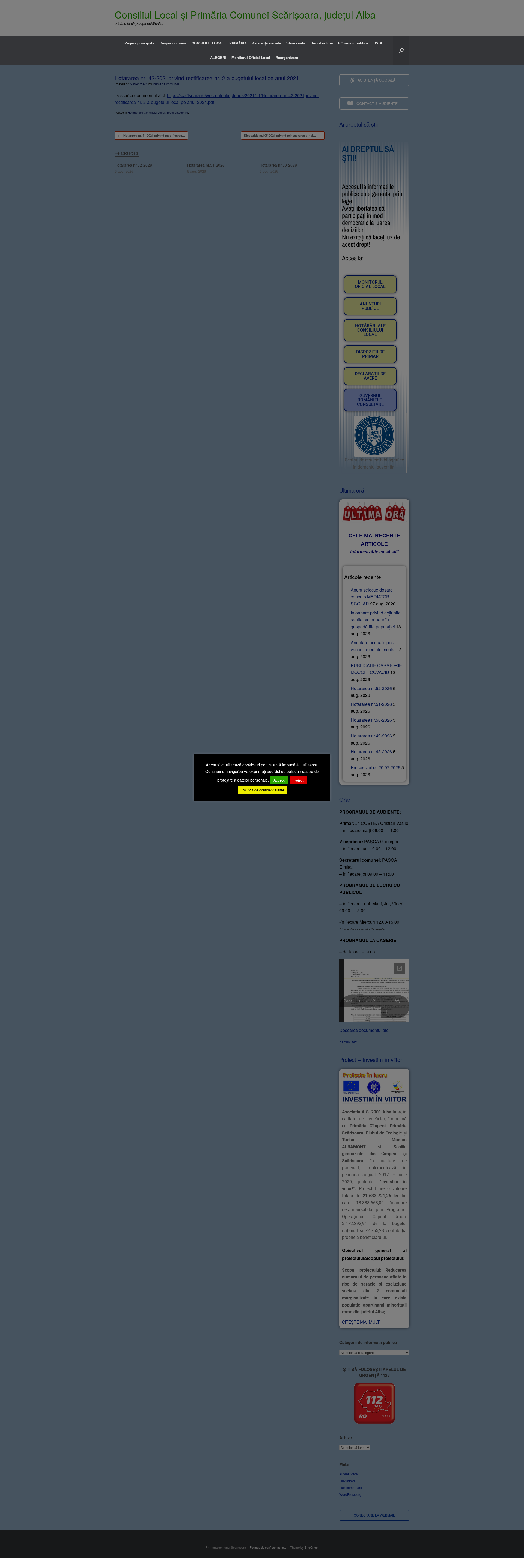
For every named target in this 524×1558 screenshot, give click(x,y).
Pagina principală (139, 43)
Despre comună (173, 43)
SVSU (378, 43)
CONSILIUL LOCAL (208, 43)
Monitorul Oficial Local (250, 57)
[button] (401, 50)
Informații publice (353, 43)
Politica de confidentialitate (263, 789)
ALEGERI (218, 57)
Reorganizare (287, 57)
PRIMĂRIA (238, 43)
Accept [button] (279, 780)
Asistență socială (266, 43)
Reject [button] (299, 780)
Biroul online (322, 43)
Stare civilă (295, 43)
